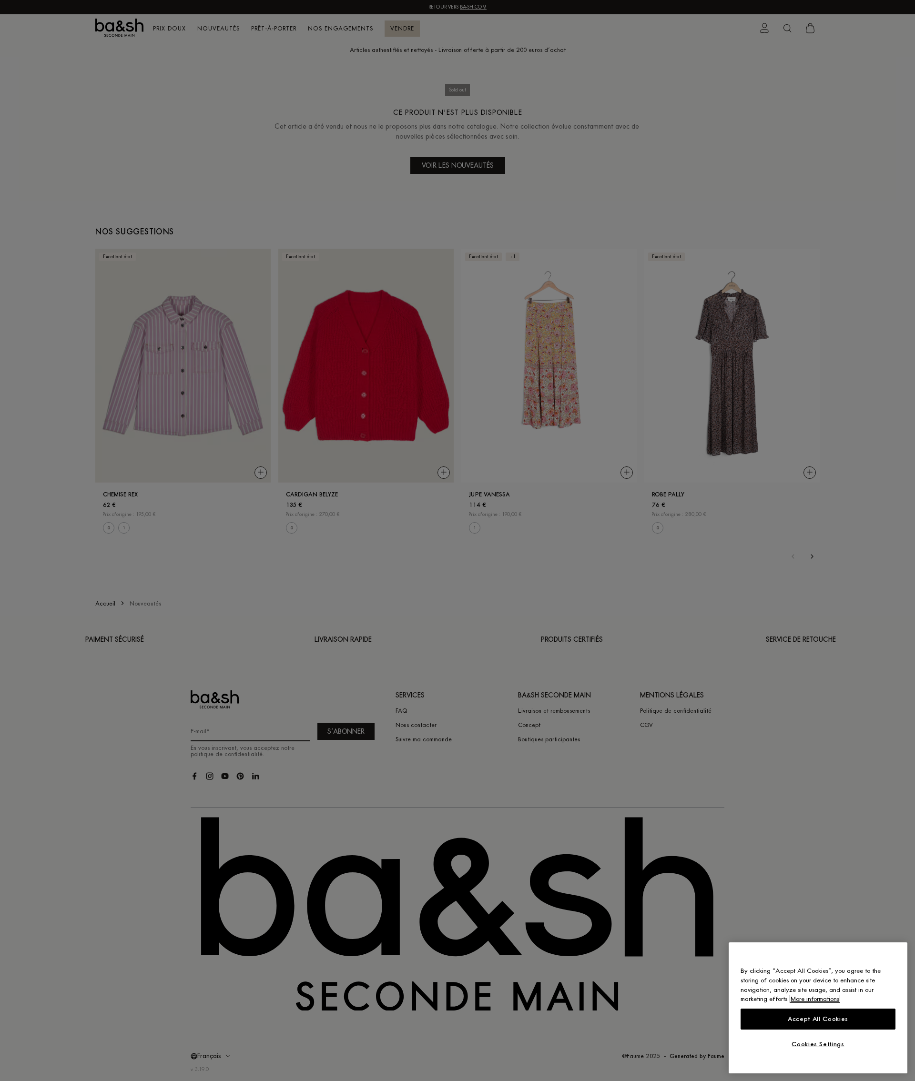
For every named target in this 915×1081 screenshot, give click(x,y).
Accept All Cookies (818, 1019)
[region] (818, 1007)
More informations (815, 999)
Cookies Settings (818, 1044)
